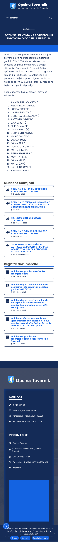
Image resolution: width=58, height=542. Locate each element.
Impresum (17, 467)
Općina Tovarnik (32, 4)
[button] (50, 17)
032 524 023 (19, 405)
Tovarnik (23, 443)
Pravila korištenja (40, 538)
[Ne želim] (54, 533)
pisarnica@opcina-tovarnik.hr (26, 410)
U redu (14, 538)
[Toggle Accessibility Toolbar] (6, 526)
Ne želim (25, 538)
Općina (16, 443)
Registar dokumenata (21, 264)
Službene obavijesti (19, 183)
